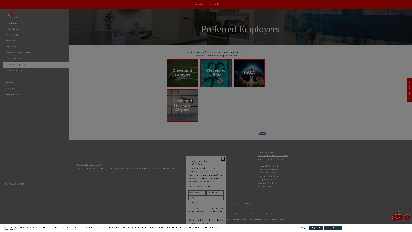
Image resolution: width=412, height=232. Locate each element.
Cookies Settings (299, 228)
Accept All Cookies (333, 228)
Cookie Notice (9, 229)
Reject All (316, 228)
